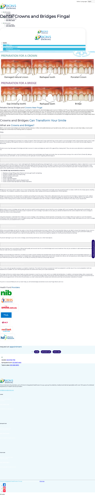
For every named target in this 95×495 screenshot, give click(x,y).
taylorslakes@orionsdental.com (8, 467)
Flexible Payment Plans (13, 50)
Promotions (9, 48)
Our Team (9, 45)
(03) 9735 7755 (11, 360)
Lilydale (37, 351)
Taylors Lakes (56, 351)
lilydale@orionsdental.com (7, 408)
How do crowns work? (5, 160)
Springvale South (46, 351)
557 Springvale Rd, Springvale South (5, 428)
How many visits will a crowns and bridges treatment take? (12, 264)
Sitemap (42, 481)
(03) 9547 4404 (10, 20)
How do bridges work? (5, 185)
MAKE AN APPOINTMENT (93, 249)
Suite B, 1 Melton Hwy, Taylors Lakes (6, 457)
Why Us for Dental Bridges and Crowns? (9, 244)
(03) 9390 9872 (10, 26)
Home (5, 42)
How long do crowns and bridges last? (8, 226)
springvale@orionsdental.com (7, 438)
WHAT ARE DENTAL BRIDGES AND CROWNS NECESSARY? (13, 136)
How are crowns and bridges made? (8, 205)
